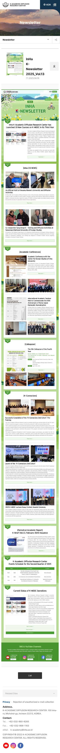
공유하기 (56, 40)
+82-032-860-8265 (19, 721)
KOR (48, 4)
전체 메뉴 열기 (54, 4)
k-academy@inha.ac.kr (21, 730)
